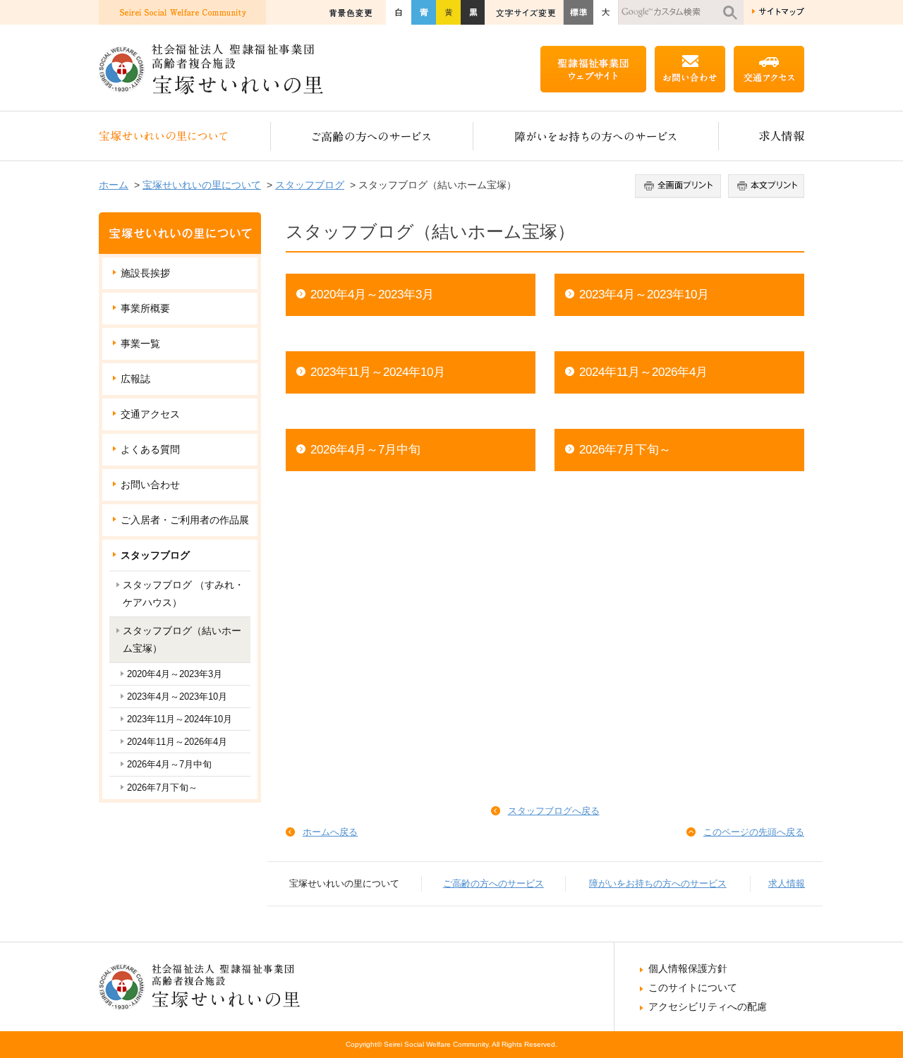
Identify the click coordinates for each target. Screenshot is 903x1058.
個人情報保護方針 (687, 968)
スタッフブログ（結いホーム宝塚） (182, 639)
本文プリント (764, 186)
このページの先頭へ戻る (753, 832)
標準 (578, 12)
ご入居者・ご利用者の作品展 (185, 519)
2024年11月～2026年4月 (643, 372)
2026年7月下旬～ (625, 449)
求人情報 (761, 135)
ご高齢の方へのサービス (372, 135)
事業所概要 (145, 308)
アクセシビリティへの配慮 (707, 1006)
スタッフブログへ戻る (554, 810)
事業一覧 (140, 343)
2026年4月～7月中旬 (365, 449)
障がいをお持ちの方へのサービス (596, 135)
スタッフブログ (309, 184)
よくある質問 (150, 449)
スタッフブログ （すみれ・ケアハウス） (183, 593)
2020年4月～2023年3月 (372, 294)
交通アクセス (150, 414)
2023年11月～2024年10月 (377, 372)
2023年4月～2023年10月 (644, 294)
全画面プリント (680, 186)
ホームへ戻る (330, 832)
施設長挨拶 (145, 273)
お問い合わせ (150, 484)
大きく (606, 12)
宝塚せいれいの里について (185, 135)
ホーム (113, 184)
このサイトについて (692, 987)
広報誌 (135, 378)
